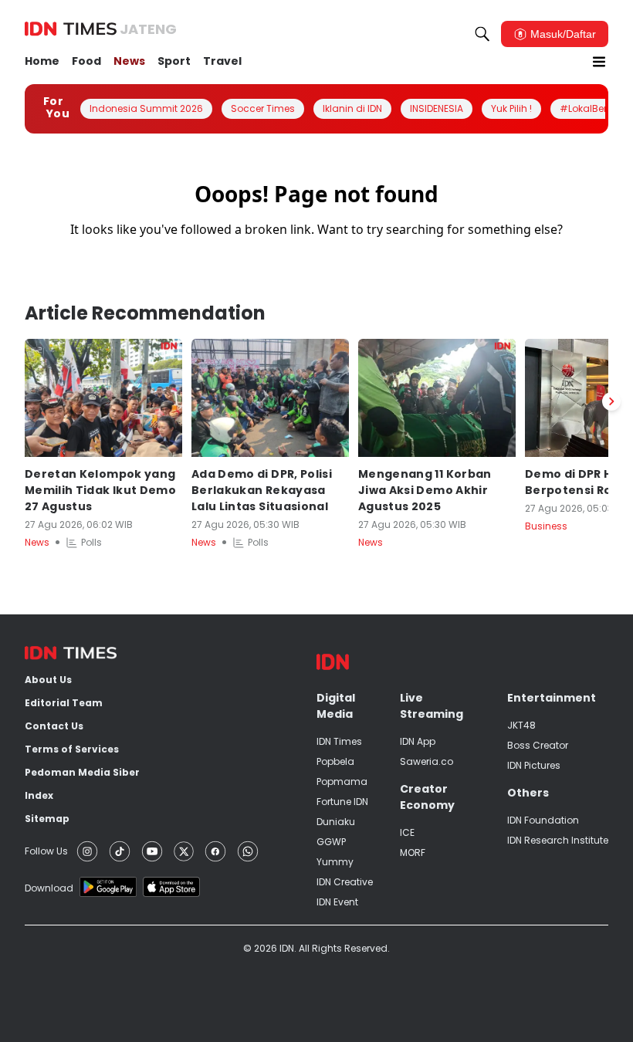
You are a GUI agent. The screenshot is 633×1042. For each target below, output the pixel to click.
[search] (482, 34)
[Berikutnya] (611, 401)
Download (49, 888)
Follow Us (46, 851)
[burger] (599, 61)
